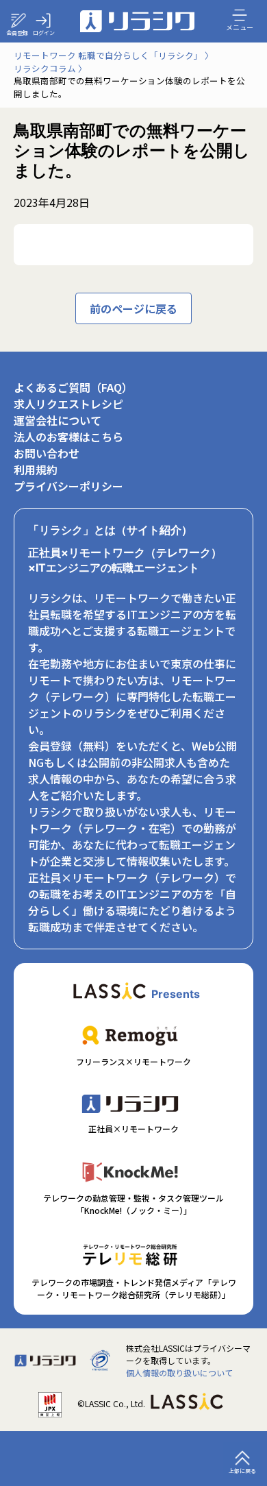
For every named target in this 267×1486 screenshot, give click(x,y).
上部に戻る (242, 1470)
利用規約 (36, 469)
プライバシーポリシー (68, 486)
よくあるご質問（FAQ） (73, 387)
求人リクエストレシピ (68, 403)
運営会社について (57, 420)
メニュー (239, 27)
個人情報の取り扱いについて (179, 1372)
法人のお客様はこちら (68, 436)
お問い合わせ (46, 453)
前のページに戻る (133, 308)
